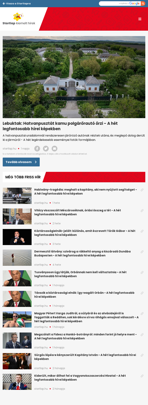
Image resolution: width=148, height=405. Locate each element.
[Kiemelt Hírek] (21, 19)
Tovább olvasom (19, 162)
